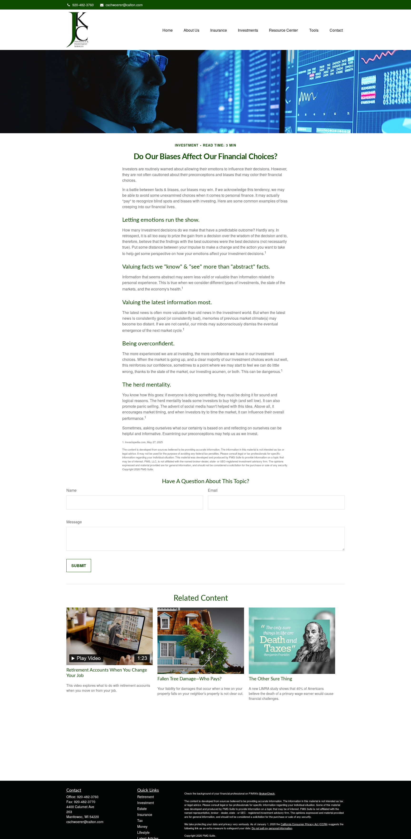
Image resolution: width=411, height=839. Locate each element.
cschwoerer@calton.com (124, 4)
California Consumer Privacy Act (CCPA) (304, 824)
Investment (145, 802)
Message (74, 522)
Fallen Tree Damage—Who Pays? (189, 679)
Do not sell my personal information (272, 828)
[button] (168, 29)
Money (142, 826)
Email (213, 490)
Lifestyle (143, 832)
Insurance (144, 814)
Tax (140, 820)
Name (71, 490)
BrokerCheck (267, 793)
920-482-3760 (83, 4)
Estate (142, 808)
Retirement (145, 796)
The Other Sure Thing (270, 679)
